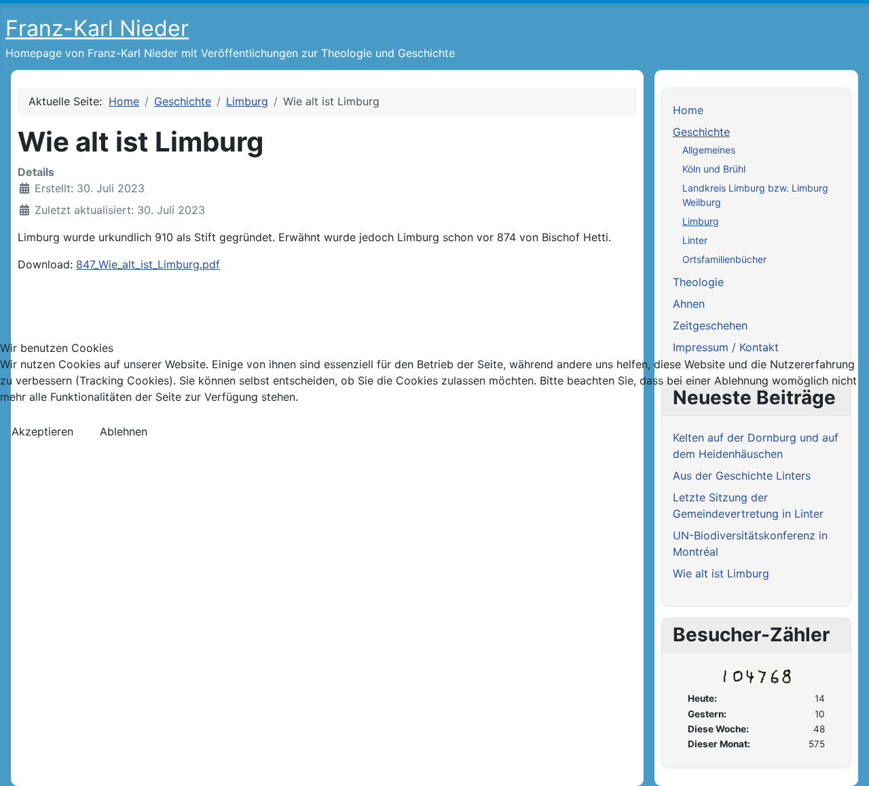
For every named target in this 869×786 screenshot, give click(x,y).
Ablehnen (123, 431)
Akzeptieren (42, 431)
